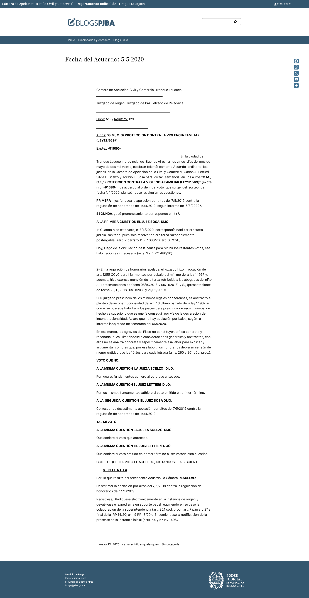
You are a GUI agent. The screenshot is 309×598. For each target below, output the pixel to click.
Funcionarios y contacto (94, 40)
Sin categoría (170, 544)
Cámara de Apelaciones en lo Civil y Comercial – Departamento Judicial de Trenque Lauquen (73, 3)
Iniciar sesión (284, 3)
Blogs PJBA (121, 40)
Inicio (71, 40)
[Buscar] (235, 21)
